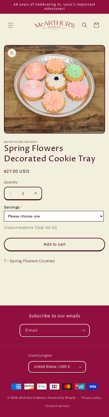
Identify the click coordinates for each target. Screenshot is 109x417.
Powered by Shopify (62, 397)
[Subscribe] (83, 330)
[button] (10, 25)
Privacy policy (91, 397)
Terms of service (57, 405)
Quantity (11, 182)
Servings (12, 207)
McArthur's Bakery (33, 397)
